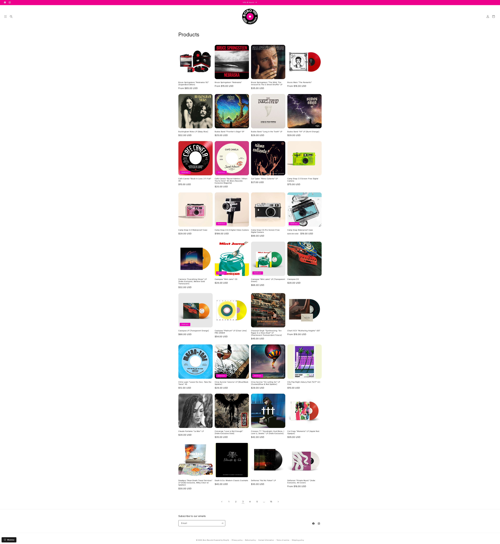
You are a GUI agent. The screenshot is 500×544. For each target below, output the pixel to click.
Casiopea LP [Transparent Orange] (193, 331)
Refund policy (250, 540)
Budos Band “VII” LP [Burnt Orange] (303, 132)
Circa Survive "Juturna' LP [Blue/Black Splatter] (231, 383)
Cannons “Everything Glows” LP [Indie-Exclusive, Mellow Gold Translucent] (192, 281)
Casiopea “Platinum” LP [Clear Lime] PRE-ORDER (231, 332)
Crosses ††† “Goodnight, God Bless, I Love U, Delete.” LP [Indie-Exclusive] (267, 432)
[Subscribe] (222, 523)
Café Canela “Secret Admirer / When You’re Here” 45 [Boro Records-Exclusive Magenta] (231, 181)
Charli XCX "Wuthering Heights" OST (303, 331)
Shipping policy (298, 540)
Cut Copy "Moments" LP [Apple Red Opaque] (303, 432)
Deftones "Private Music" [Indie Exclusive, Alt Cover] (301, 481)
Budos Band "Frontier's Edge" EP (229, 132)
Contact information (266, 540)
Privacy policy (237, 540)
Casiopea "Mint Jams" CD (226, 279)
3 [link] (243, 501)
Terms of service (283, 540)
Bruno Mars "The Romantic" (299, 82)
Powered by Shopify (221, 540)
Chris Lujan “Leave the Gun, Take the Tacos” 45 (194, 383)
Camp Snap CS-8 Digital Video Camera (232, 230)
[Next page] (278, 502)
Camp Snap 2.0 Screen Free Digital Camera (302, 180)
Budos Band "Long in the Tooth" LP (266, 132)
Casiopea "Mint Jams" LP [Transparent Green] (268, 280)
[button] (5, 16)
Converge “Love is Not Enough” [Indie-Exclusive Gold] (229, 432)
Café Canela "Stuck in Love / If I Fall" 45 (194, 180)
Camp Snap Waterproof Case (300, 230)
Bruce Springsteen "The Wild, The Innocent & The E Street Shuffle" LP (266, 83)
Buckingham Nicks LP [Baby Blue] (193, 132)
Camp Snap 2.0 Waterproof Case (192, 230)
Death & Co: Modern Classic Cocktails (231, 480)
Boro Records (208, 540)
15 (271, 501)
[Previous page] (222, 502)
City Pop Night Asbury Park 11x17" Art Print (303, 383)
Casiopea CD (293, 279)
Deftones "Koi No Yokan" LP (263, 480)
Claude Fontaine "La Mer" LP (191, 431)
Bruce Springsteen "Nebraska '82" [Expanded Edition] (193, 83)
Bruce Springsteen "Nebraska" (228, 82)
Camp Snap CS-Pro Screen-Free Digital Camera (265, 231)
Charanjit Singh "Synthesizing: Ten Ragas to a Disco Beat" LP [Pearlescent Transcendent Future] (266, 333)
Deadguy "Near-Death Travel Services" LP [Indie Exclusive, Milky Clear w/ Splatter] (195, 482)
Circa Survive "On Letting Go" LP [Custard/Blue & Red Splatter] (265, 383)
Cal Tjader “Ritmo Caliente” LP (264, 179)
